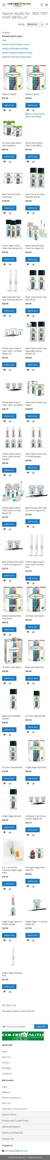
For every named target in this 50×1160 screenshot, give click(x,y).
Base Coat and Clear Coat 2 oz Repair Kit (34, 247)
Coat (4, 40)
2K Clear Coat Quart (34, 615)
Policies (5, 1062)
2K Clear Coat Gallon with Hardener (11, 144)
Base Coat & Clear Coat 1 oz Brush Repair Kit (12, 563)
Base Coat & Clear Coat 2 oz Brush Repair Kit (36, 509)
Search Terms (9, 1114)
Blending (6, 1068)
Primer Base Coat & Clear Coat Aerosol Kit (12, 247)
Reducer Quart (32, 94)
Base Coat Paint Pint (34, 667)
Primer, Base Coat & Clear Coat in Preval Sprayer (11, 456)
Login (4, 1086)
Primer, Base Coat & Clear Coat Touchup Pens (34, 564)
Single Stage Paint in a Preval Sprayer (12, 922)
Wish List (6, 1103)
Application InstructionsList (15, 1108)
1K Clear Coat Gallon (11, 667)
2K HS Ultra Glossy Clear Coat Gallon (33, 144)
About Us (6, 1057)
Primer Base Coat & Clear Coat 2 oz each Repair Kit (11, 510)
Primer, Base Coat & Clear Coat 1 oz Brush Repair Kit (12, 351)
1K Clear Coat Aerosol (12, 767)
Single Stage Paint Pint (35, 767)
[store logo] (19, 4)
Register (6, 1092)
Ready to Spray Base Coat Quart (11, 617)
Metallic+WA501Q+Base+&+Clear (17, 52)
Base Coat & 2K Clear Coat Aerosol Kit (35, 195)
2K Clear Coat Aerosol (35, 716)
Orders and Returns (11, 1097)
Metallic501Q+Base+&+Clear (15, 48)
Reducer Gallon (9, 94)
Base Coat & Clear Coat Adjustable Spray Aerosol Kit (36, 351)
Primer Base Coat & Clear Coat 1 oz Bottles (12, 403)
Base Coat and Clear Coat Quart (11, 195)
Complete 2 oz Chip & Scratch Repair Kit (35, 817)
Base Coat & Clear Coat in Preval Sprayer (36, 455)
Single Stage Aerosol (11, 816)
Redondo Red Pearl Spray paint (16, 57)
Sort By (21, 24)
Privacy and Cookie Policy (15, 1120)
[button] (4, 110)
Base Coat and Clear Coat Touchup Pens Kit (12, 298)
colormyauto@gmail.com (16, 1150)
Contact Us (7, 1073)
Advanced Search (11, 1126)
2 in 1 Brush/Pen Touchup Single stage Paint (12, 870)
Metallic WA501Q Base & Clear (16, 44)
